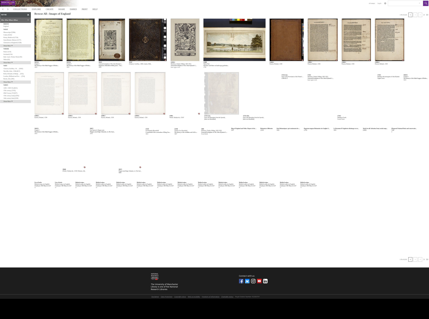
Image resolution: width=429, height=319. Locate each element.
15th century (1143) (9, 90)
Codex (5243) (7, 35)
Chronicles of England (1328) (12, 42)
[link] (419, 3)
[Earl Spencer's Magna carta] (226, 147)
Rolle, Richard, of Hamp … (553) (13, 74)
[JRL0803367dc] (377, 93)
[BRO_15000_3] (356, 40)
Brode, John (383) (8, 79)
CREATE (49, 9)
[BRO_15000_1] (287, 40)
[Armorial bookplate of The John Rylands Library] (112, 40)
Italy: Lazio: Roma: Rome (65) (12, 57)
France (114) (7, 52)
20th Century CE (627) (10, 93)
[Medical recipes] (200, 180)
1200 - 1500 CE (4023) (10, 88)
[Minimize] (28, 15)
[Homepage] (42, 3)
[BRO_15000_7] (116, 93)
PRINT (85, 9)
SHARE (61, 9)
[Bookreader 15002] (184, 93)
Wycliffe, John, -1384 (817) (11, 71)
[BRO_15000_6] (82, 93)
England (6, 26)
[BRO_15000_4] (389, 40)
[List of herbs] (159, 180)
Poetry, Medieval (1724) (10, 37)
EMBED (73, 9)
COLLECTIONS (20, 9)
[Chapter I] (49, 40)
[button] (425, 3)
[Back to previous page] (2, 9)
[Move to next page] (8, 9)
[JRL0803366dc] (52, 147)
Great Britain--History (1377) (12, 40)
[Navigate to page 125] (427, 15)
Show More (7, 46)
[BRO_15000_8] (150, 93)
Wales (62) (6, 59)
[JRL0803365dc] (93, 147)
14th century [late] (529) (10, 98)
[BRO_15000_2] (323, 40)
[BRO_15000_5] (49, 93)
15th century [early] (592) (11, 95)
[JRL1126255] (185, 40)
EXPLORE (36, 9)
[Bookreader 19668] (190, 147)
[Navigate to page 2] (424, 15)
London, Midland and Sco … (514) (14, 76)
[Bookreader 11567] (148, 40)
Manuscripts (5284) (9, 32)
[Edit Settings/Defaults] (385, 3)
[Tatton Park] (234, 40)
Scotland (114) (7, 54)
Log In (379, 3)
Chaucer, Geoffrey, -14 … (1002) (13, 68)
